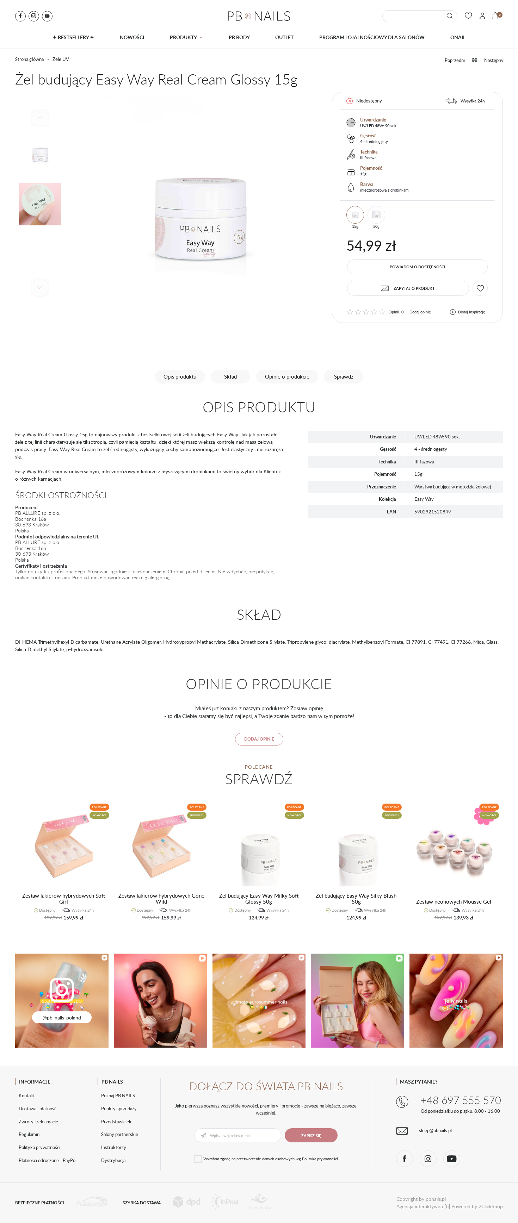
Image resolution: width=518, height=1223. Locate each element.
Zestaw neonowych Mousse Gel (453, 902)
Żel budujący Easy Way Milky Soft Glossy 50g (258, 899)
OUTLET (284, 37)
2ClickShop (491, 1206)
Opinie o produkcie (287, 376)
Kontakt (27, 1095)
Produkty (183, 37)
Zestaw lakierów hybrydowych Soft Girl (63, 899)
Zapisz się (311, 1135)
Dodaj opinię (420, 311)
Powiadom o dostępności (417, 266)
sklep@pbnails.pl (435, 1130)
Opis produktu (180, 376)
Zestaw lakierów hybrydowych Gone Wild (161, 899)
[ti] (447, 1206)
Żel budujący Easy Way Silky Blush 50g (356, 899)
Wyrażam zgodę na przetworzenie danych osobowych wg (270, 1158)
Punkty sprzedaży (119, 1108)
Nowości (132, 37)
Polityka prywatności (39, 1147)
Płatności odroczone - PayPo (47, 1160)
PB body (239, 37)
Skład (230, 376)
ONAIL (457, 37)
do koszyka (60, 921)
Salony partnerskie (119, 1134)
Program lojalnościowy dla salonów (372, 37)
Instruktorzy (113, 1147)
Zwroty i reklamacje (38, 1121)
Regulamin (29, 1134)
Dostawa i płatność (37, 1108)
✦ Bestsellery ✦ (73, 37)
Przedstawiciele (116, 1121)
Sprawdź (343, 376)
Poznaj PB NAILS (118, 1095)
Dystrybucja (113, 1160)
